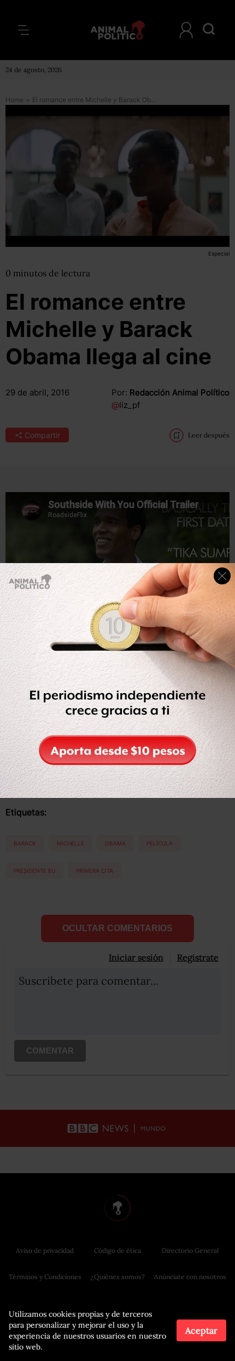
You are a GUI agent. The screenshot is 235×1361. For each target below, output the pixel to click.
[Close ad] (222, 575)
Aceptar (201, 1330)
